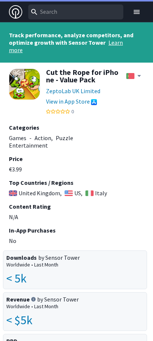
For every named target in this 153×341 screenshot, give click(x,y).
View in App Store (68, 101)
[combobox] (75, 11)
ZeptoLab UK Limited (73, 91)
